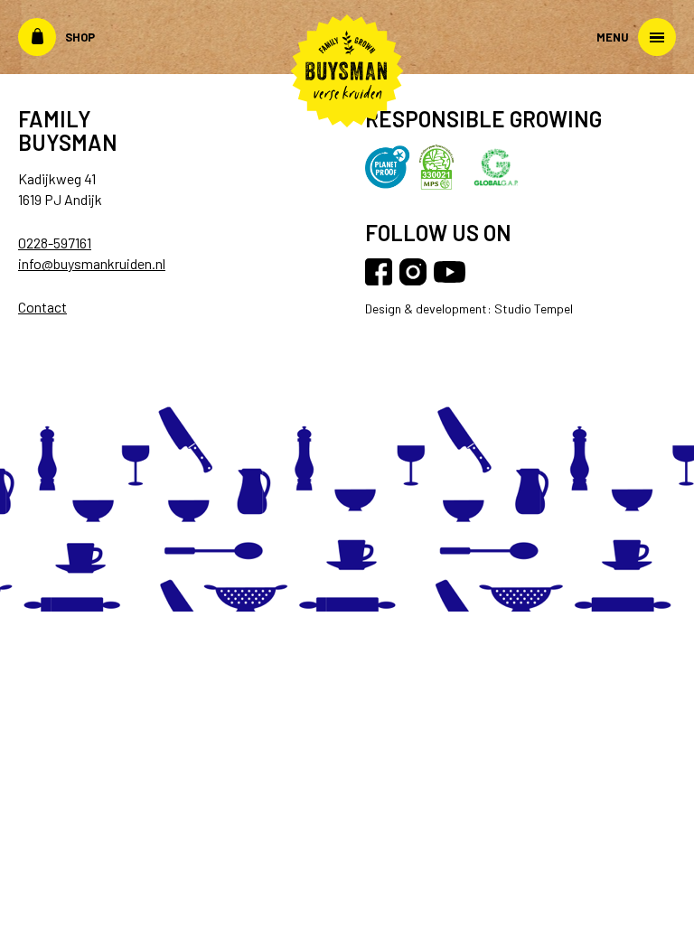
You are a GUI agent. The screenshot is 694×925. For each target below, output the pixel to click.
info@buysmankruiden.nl (91, 263)
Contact (42, 306)
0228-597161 (54, 242)
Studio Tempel (532, 308)
